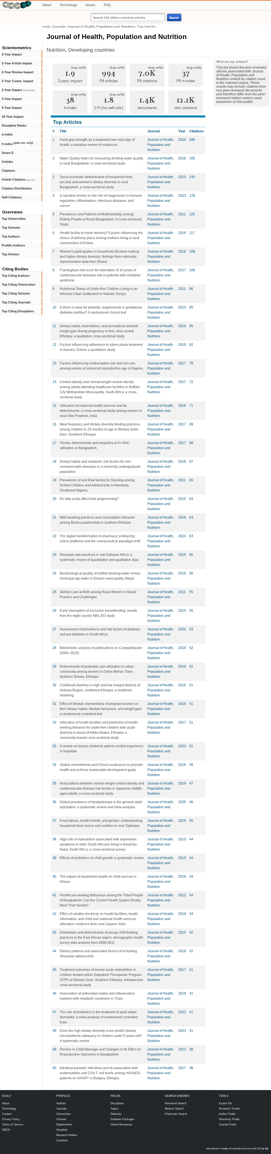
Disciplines (117, 1103)
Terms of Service (12, 1124)
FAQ (107, 5)
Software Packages (122, 1119)
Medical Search (174, 1108)
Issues (90, 5)
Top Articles (10, 254)
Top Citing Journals (16, 302)
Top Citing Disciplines (18, 311)
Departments (64, 1124)
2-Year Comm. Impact (17, 81)
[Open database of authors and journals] (17, 2)
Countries (62, 1140)
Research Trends (229, 1108)
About (46, 5)
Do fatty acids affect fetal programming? (89, 499)
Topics (115, 1108)
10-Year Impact (13, 116)
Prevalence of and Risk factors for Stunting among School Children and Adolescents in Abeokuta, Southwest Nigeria (97, 485)
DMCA (6, 1129)
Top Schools (11, 227)
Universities (63, 1113)
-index (7, 134)
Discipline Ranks (14, 125)
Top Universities (14, 218)
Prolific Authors (13, 245)
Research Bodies (66, 1135)
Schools (61, 1119)
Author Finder (227, 1113)
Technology (68, 5)
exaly (46, 26)
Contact (7, 1113)
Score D (8, 153)
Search (174, 17)
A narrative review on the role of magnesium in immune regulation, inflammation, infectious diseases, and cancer (101, 201)
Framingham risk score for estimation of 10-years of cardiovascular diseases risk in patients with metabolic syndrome (100, 275)
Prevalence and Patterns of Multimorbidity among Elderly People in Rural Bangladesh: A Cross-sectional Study (101, 219)
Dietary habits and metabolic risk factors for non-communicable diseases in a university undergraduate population (100, 466)
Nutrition (56, 50)
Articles (7, 161)
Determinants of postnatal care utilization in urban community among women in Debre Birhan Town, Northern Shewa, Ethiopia (97, 671)
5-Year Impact (12, 107)
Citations (8, 170)
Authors (61, 1103)
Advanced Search (176, 1103)
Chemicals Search (176, 1113)
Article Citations (18, 179)
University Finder (229, 1119)
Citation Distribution (17, 188)
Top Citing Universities (18, 284)
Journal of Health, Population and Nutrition (101, 26)
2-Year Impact (12, 54)
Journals (59, 26)
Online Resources (121, 1124)
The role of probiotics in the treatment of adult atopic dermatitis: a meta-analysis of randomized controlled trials (99, 1017)
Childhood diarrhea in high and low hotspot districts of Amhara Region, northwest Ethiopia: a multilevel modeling (100, 690)
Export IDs (225, 1103)
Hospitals (62, 1129)
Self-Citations (12, 197)
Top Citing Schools (16, 293)
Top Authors (11, 236)
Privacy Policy (11, 1119)
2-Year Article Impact (17, 63)
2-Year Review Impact (17, 72)
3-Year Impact (12, 99)
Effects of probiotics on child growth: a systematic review (102, 858)
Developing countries (91, 50)
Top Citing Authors (16, 275)
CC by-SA (262, 1148)
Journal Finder (227, 1124)
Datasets (116, 1113)
